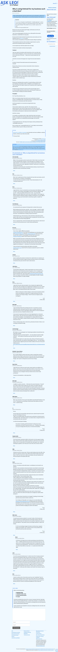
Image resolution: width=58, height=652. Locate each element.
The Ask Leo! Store (27, 634)
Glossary (13, 636)
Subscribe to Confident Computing (19, 132)
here (49, 39)
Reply (14, 170)
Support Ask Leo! (52, 46)
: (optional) (51, 28)
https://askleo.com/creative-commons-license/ (46, 650)
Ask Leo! (21, 38)
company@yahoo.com (19, 233)
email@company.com (17, 247)
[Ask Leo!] (10, 3)
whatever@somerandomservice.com (23, 501)
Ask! (12, 630)
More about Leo (20, 149)
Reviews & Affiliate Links (41, 645)
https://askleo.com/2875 (41, 139)
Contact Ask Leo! (38, 633)
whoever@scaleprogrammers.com (36, 273)
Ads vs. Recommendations (40, 634)
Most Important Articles (15, 633)
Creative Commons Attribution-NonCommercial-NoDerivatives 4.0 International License (39, 648)
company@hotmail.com (17, 232)
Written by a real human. (52, 7)
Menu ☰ (54, 3)
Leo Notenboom (16, 146)
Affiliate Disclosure (39, 638)
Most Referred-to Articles (16, 632)
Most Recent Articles (15, 635)
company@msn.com (31, 233)
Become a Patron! (26, 630)
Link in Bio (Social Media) (16, 637)
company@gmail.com (17, 236)
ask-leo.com (43, 138)
